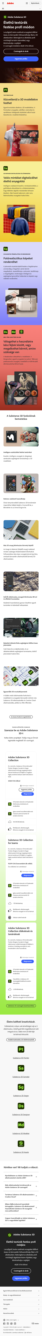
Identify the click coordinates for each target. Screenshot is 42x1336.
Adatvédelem (26, 1327)
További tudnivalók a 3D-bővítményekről (21, 1040)
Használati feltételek (8, 1330)
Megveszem (28, 961)
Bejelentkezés (35, 3)
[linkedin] (15, 1324)
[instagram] (8, 1324)
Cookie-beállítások (19, 1330)
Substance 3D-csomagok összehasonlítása (21, 1006)
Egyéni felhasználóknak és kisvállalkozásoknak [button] (17, 1291)
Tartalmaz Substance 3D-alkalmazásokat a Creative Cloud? (19, 1196)
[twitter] (11, 1324)
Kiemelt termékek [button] (8, 1313)
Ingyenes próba (21, 59)
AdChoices (29, 1332)
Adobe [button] (5, 1309)
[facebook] (4, 1324)
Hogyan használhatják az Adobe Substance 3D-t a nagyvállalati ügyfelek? (20, 1219)
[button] (26, 3)
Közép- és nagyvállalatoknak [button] (12, 1295)
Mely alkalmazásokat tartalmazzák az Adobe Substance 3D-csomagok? (18, 1186)
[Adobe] (10, 3)
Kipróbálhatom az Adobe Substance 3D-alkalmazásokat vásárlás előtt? (19, 1177)
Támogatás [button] (6, 1304)
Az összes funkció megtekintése (21, 717)
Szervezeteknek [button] (8, 1300)
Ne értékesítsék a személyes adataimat (13, 1332)
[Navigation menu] (3, 3)
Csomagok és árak (21, 51)
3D (3, 8)
